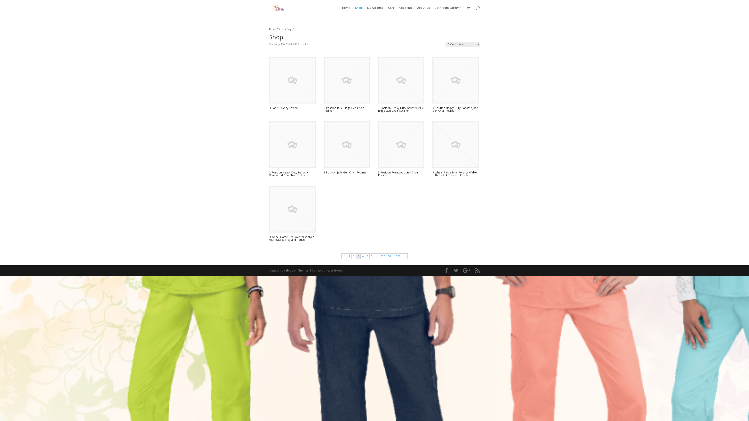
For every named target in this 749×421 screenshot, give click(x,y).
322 (398, 256)
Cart (391, 8)
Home (346, 8)
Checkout (405, 8)
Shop (358, 8)
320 (383, 256)
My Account (375, 8)
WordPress (335, 270)
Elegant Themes (297, 270)
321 (390, 256)
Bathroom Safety (447, 8)
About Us (423, 8)
